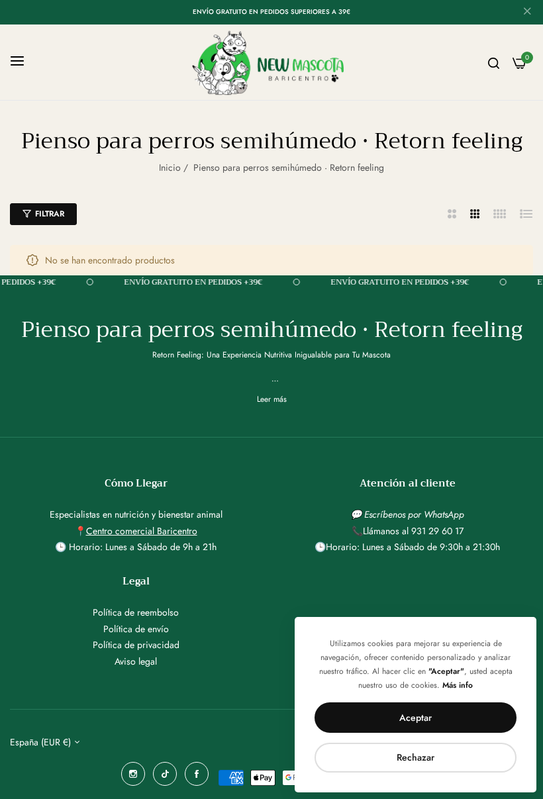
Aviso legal (136, 661)
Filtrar (49, 214)
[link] (222, 282)
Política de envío (136, 628)
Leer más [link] (272, 399)
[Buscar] (493, 62)
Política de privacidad (136, 644)
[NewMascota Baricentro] (271, 62)
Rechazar (415, 757)
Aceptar (415, 717)
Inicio (170, 167)
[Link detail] (133, 774)
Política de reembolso (136, 612)
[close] (527, 12)
